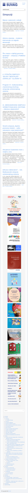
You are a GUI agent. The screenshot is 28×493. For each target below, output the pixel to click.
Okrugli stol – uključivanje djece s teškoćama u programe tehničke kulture (15, 482)
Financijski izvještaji (9, 426)
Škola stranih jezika (10, 464)
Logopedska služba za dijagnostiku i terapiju (15, 444)
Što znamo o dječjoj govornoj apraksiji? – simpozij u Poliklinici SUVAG (14, 56)
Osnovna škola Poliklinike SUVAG (13, 457)
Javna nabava (8, 427)
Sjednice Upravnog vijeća (10, 433)
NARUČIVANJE (7, 484)
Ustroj (6, 436)
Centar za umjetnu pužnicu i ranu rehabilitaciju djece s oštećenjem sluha (16, 442)
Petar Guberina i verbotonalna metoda (13, 425)
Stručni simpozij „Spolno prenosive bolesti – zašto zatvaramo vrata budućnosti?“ (13, 128)
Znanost (6, 466)
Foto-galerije (7, 476)
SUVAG (9, 491)
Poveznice (7, 483)
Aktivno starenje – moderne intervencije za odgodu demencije (12, 40)
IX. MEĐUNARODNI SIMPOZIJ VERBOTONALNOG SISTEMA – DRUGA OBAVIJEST (14, 107)
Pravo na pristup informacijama (12, 428)
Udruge (6, 475)
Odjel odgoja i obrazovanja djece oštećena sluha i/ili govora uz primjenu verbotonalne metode (14, 454)
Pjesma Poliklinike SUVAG (10, 423)
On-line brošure (10, 472)
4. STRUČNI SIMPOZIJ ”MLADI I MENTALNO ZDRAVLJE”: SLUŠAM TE (12, 76)
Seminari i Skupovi (9, 473)
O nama (6, 417)
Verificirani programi (11, 470)
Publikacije (8, 471)
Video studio (10, 461)
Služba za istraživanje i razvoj (12, 460)
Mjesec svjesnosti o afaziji (12, 20)
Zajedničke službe (9, 465)
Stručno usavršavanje (10, 467)
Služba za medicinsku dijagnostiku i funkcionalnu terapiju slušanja (13, 440)
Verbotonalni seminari (11, 468)
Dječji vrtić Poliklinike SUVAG (12, 456)
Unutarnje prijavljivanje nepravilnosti (13, 434)
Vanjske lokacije (10, 420)
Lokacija (7, 418)
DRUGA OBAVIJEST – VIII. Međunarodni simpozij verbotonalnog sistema (13, 172)
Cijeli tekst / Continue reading (10, 68)
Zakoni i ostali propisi (10, 431)
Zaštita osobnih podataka (11, 429)
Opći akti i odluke (9, 432)
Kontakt (6, 416)
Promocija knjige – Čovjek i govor (12, 477)
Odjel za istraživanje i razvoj (11, 459)
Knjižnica (8, 462)
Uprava (7, 421)
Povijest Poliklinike (9, 422)
